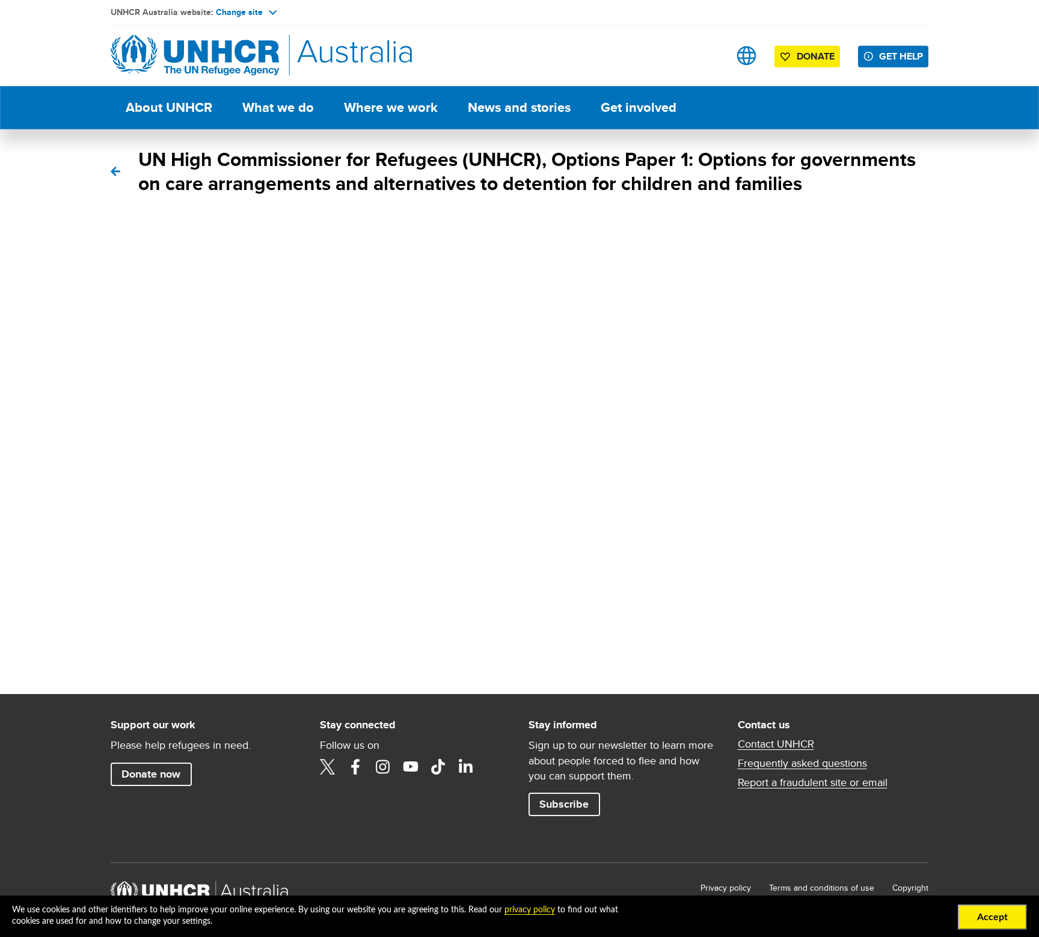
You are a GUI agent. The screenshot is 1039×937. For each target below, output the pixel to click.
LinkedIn (466, 767)
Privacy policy (725, 888)
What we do (278, 107)
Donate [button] (816, 56)
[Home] (195, 55)
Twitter (328, 767)
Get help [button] (901, 56)
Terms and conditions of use (821, 888)
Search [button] (709, 56)
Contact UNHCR (776, 744)
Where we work (391, 107)
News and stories (519, 107)
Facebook (355, 767)
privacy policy (529, 910)
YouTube (410, 767)
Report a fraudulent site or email (812, 782)
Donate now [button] (150, 774)
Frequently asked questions (802, 763)
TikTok (438, 767)
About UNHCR (169, 107)
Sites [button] (746, 56)
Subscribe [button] (564, 804)
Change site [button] (239, 12)
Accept (992, 917)
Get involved (638, 107)
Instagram (383, 767)
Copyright (910, 888)
